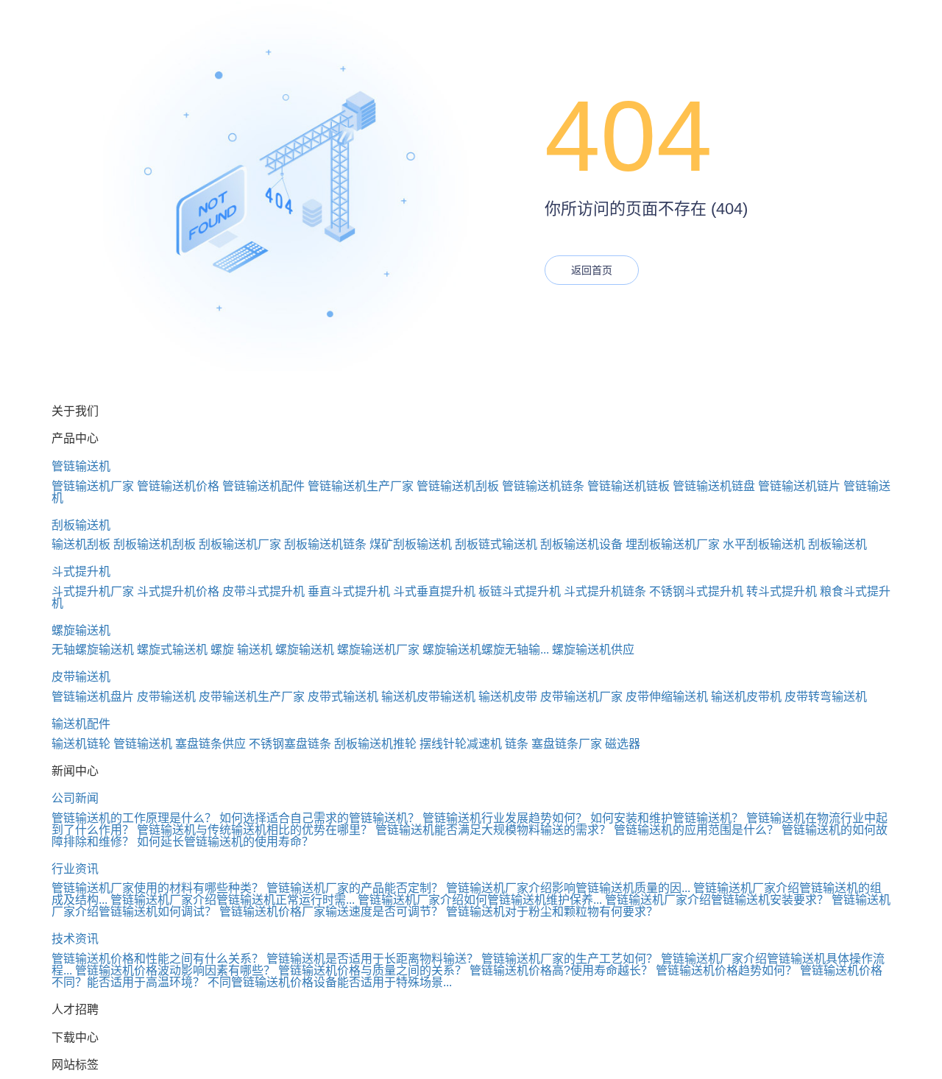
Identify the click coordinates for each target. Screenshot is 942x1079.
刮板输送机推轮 (375, 743)
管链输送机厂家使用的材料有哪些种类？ (157, 888)
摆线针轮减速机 (460, 743)
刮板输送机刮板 (154, 544)
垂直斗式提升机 (349, 591)
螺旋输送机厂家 (378, 649)
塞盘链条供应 (210, 743)
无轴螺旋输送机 (93, 649)
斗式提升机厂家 (93, 591)
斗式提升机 (81, 571)
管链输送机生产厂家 (361, 486)
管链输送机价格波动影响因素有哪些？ (175, 970)
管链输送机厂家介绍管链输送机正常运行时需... (232, 900)
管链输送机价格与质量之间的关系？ (372, 970)
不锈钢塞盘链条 (290, 743)
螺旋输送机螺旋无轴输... (485, 649)
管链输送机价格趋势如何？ (726, 970)
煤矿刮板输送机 (410, 544)
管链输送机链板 (628, 486)
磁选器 (622, 743)
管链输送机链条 (543, 486)
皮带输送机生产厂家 (252, 696)
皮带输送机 (81, 677)
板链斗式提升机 (519, 591)
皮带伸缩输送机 (667, 696)
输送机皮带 (507, 696)
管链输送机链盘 (714, 486)
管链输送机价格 (178, 486)
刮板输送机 (81, 525)
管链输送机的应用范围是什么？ (696, 830)
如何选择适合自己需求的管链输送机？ (319, 818)
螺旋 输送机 (241, 649)
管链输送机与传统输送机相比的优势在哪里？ (254, 830)
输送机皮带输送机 (428, 696)
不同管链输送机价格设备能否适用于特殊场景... (330, 982)
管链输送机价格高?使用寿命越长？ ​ (563, 970)
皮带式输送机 (343, 696)
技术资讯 (75, 939)
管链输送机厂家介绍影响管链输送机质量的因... (568, 888)
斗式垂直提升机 (434, 591)
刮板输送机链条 (325, 544)
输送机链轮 (81, 743)
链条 (516, 743)
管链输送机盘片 (93, 696)
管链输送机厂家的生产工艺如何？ (569, 958)
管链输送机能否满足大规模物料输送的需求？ (493, 830)
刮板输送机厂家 (240, 544)
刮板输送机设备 (581, 544)
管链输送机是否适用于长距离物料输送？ (372, 958)
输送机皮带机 (746, 696)
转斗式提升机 (781, 591)
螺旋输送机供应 (593, 649)
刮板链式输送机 (496, 544)
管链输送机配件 (263, 486)
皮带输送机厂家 (581, 696)
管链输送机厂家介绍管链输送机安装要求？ (717, 900)
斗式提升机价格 (178, 591)
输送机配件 (81, 724)
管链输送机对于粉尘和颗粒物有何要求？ (552, 911)
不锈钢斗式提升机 (696, 591)
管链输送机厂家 (93, 486)
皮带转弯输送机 (826, 696)
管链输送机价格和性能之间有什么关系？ (157, 958)
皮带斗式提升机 (263, 591)
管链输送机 (81, 466)
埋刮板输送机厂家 (673, 544)
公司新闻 (75, 798)
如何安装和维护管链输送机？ (666, 818)
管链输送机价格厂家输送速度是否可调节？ (331, 911)
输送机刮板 (81, 544)
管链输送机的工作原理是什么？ (134, 818)
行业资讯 (75, 869)
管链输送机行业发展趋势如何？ (504, 818)
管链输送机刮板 (458, 486)
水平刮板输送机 (764, 544)
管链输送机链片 (799, 486)
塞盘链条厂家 (566, 743)
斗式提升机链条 (605, 591)
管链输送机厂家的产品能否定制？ (354, 888)
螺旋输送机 (81, 630)
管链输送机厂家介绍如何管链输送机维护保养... (480, 900)
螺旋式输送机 (172, 649)
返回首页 (591, 270)
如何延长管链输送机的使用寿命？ (225, 841)
